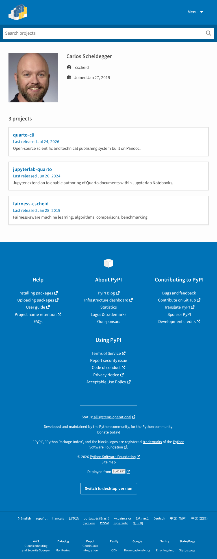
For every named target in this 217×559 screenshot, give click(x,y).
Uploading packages (35, 300)
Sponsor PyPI (179, 314)
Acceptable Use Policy (106, 382)
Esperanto (121, 523)
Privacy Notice (106, 375)
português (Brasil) (96, 518)
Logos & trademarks (108, 314)
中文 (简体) (178, 518)
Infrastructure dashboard (106, 300)
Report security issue (108, 360)
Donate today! (108, 432)
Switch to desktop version (109, 488)
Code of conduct (106, 367)
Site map (108, 462)
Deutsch (159, 518)
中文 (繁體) (199, 518)
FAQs (38, 321)
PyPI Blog (106, 293)
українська (122, 518)
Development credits (177, 321)
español (41, 518)
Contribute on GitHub (177, 300)
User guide (35, 307)
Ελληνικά (142, 518)
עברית (104, 523)
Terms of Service (106, 353)
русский (89, 523)
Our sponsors (108, 321)
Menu (193, 12)
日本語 (74, 518)
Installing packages (35, 293)
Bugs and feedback (179, 293)
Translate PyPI (177, 307)
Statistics (108, 307)
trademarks (152, 441)
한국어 (138, 523)
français (58, 518)
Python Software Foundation (113, 456)
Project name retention (36, 314)
